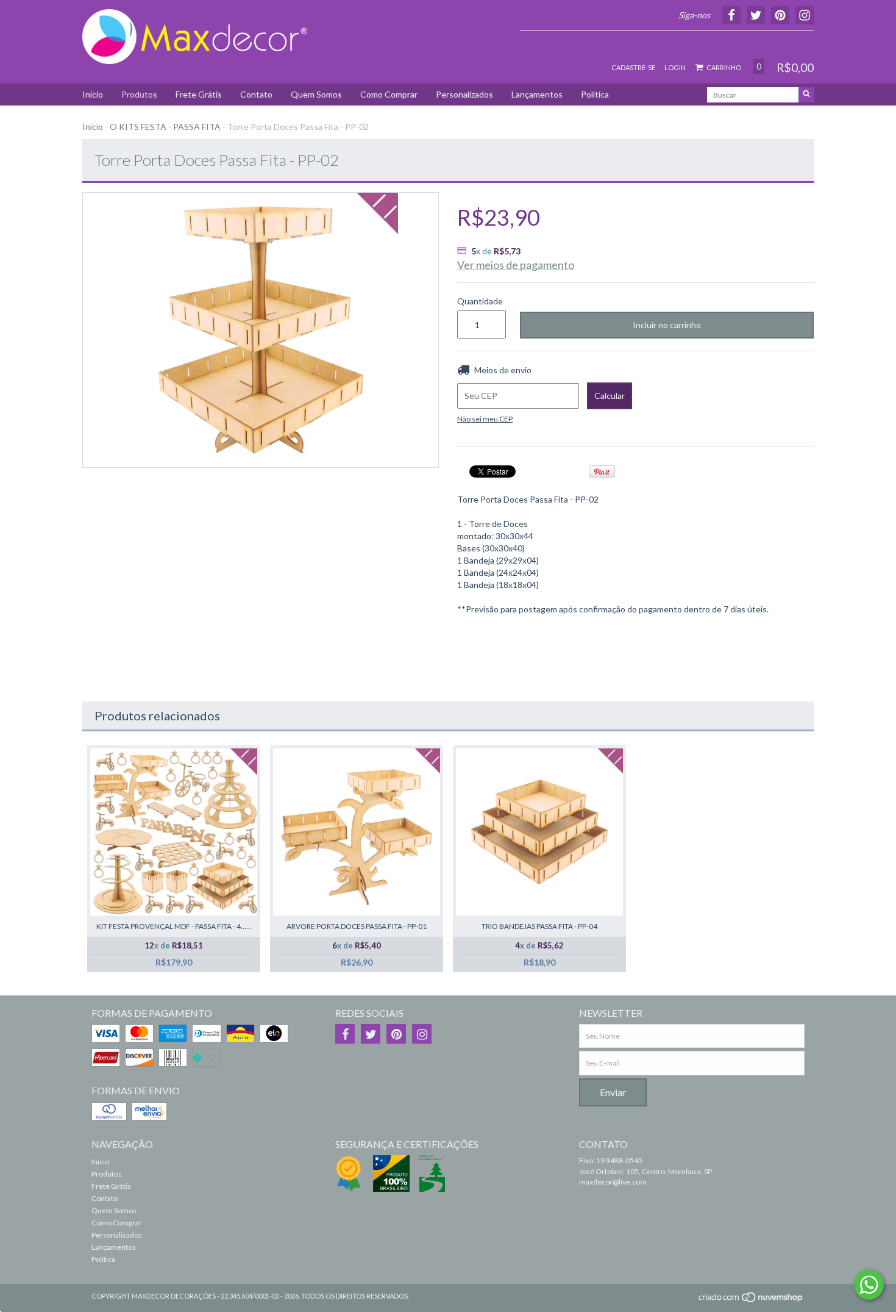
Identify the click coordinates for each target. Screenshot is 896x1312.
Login (675, 67)
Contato (256, 94)
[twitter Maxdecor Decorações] (370, 1034)
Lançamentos (537, 94)
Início (92, 94)
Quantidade (479, 301)
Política (595, 94)
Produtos (139, 94)
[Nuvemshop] (751, 1301)
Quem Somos (316, 94)
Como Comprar (389, 94)
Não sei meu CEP (485, 418)
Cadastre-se (633, 67)
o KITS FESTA (138, 126)
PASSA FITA (197, 126)
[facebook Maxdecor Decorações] (345, 1034)
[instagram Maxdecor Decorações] (422, 1034)
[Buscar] (806, 94)
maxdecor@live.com (613, 1181)
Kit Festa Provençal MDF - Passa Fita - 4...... (174, 926)
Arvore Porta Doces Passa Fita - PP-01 (356, 926)
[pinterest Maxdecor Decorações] (396, 1034)
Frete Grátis (199, 94)
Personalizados (464, 94)
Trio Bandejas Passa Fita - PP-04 (539, 926)
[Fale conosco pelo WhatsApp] (869, 1284)
